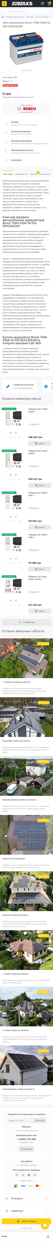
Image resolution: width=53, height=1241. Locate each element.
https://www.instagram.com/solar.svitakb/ (23, 1175)
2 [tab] (24, 70)
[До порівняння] (48, 1236)
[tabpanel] (26, 47)
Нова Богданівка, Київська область (19, 800)
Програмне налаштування (21, 141)
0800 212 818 (27, 1139)
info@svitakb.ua (26, 1181)
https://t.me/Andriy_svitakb (28, 1175)
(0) (12, 81)
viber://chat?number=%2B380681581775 (34, 1175)
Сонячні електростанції (21, 399)
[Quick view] (10, 433)
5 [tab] (31, 70)
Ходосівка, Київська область (16, 741)
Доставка (14, 122)
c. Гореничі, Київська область (16, 682)
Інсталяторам (16, 160)
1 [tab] (22, 70)
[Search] (4, 11)
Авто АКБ (29, 17)
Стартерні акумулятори (15, 17)
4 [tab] (28, 70)
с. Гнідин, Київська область (15, 974)
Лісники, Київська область (15, 915)
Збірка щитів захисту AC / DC (22, 150)
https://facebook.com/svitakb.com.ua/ (17, 1175)
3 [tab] (26, 70)
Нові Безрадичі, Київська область (18, 1089)
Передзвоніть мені (26, 1142)
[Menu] (4, 3)
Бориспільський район (13, 858)
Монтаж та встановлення (21, 131)
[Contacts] (42, 3)
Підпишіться (40, 1120)
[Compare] (16, 433)
